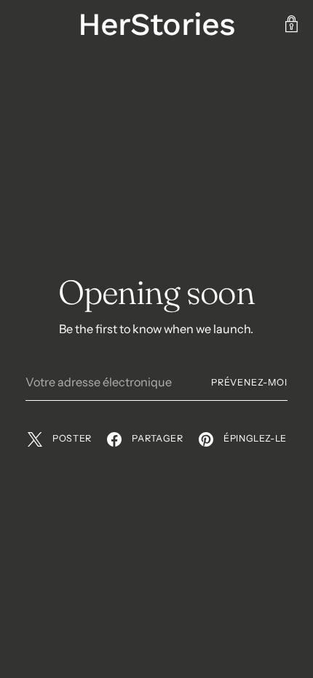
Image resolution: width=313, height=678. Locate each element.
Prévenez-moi (249, 382)
